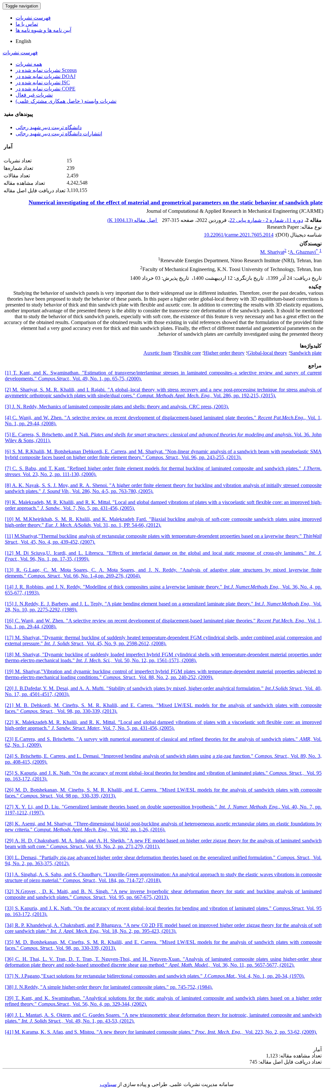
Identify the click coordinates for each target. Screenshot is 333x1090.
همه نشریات (29, 64)
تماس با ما (27, 24)
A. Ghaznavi (303, 252)
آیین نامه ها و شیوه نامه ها (43, 30)
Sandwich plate (306, 353)
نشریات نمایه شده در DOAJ (45, 76)
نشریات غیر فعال (34, 95)
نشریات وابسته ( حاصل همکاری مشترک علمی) (66, 101)
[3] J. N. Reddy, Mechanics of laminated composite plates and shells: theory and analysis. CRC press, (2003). (117, 406)
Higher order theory (224, 353)
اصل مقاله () (132, 220)
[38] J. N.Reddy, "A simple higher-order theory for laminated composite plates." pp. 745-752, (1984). (109, 987)
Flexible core (187, 353)
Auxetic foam (157, 353)
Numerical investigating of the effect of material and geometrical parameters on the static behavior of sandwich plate (176, 202)
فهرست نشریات (33, 17)
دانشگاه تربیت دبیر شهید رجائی (49, 127)
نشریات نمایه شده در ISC (43, 82)
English (23, 41)
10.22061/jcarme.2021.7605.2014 (238, 235)
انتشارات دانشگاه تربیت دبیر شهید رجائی (59, 133)
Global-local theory (267, 353)
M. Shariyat (272, 252)
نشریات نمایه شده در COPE (45, 88)
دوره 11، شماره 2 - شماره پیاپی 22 (266, 220)
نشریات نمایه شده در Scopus (46, 70)
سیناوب (108, 1084)
